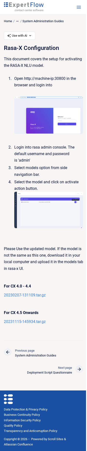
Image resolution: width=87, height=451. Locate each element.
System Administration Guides (43, 21)
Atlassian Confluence (18, 444)
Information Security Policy (22, 420)
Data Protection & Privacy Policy (25, 409)
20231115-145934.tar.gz (25, 321)
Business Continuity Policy (22, 415)
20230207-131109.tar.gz (25, 295)
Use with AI (19, 35)
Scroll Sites (55, 439)
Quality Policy (13, 425)
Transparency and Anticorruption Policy (30, 431)
